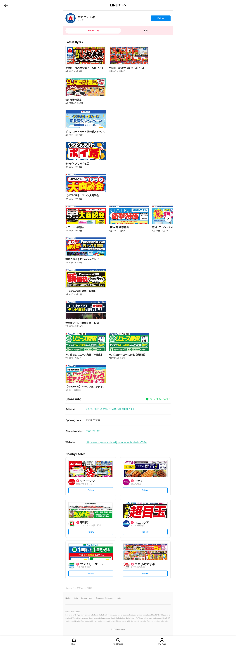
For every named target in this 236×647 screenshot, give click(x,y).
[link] (70, 18)
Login (119, 598)
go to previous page (6, 5)
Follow (160, 19)
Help (76, 598)
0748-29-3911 (94, 431)
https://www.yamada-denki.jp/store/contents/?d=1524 (116, 442)
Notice (67, 598)
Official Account (159, 399)
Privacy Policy (86, 598)
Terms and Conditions (104, 598)
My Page (162, 644)
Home (74, 644)
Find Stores (118, 644)
